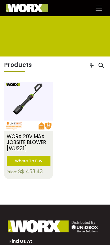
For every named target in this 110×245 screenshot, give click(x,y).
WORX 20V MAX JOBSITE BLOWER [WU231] (26, 142)
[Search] (101, 66)
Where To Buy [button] (28, 161)
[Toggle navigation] (99, 8)
